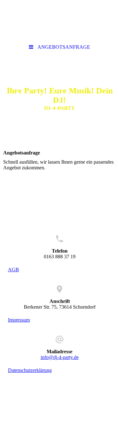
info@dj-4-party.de (60, 357)
